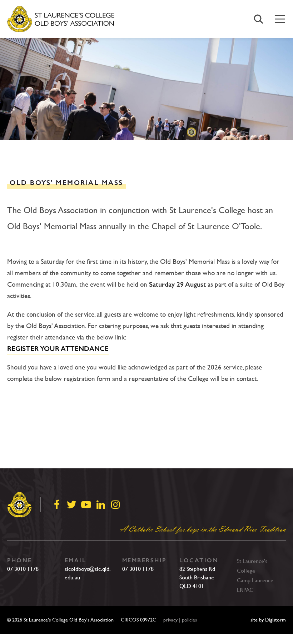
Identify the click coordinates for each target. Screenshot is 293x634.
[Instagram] (115, 504)
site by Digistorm (268, 620)
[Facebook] (57, 504)
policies (189, 620)
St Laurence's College (252, 566)
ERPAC (245, 590)
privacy (170, 620)
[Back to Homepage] (60, 19)
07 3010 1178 (23, 568)
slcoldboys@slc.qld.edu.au (88, 573)
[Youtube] (86, 504)
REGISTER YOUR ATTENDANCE (58, 349)
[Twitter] (71, 504)
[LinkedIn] (101, 504)
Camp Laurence (255, 580)
